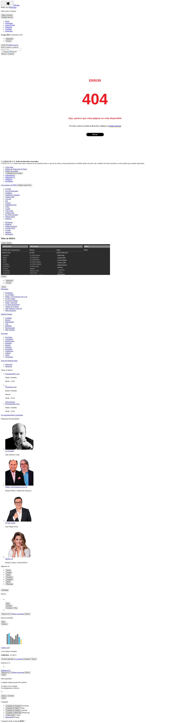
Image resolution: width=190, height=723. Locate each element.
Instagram (9, 579)
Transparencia (10, 175)
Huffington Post (10, 205)
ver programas (18, 415)
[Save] (6, 385)
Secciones (4, 333)
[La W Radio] (19, 449)
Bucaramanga (10, 328)
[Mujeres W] (19, 557)
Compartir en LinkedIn (13, 710)
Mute (7, 603)
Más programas (10, 310)
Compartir (27, 659)
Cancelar (11, 54)
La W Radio (9, 295)
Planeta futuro (10, 217)
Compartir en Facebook (13, 706)
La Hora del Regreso (12, 304)
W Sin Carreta (10, 299)
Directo (27, 614)
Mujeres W (9, 559)
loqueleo (8, 232)
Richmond (9, 222)
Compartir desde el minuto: (12, 721)
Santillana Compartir (12, 195)
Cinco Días (9, 211)
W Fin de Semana (11, 301)
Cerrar (4, 45)
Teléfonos (8, 179)
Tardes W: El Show (12, 306)
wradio (7, 209)
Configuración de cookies (14, 173)
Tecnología (9, 357)
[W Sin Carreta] (19, 521)
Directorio (8, 364)
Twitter (8, 575)
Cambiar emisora (7, 17)
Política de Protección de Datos (16, 169)
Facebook (9, 577)
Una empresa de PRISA (9, 185)
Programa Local (10, 387)
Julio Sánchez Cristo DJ (13, 308)
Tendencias (9, 351)
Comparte (9, 608)
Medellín (8, 326)
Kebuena (8, 219)
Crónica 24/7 (5, 648)
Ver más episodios (8, 659)
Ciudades (8, 29)
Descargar (8, 717)
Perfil (8, 45)
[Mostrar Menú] (7, 3)
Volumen (9, 605)
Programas (9, 23)
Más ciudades (10, 330)
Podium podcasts (11, 226)
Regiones (8, 343)
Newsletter (9, 39)
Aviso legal (9, 167)
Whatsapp (9, 584)
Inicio (7, 21)
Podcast (14, 52)
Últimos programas (17, 614)
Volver (4, 287)
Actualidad (9, 339)
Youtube (8, 572)
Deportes (8, 347)
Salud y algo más (11, 303)
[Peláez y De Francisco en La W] (19, 485)
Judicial (8, 353)
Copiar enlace (10, 715)
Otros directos (10, 402)
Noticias (6, 52)
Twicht (8, 582)
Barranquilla (9, 322)
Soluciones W (10, 177)
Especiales (9, 31)
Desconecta (14, 45)
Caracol (8, 203)
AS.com (8, 199)
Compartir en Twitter (12, 708)
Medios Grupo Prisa (24, 185)
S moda (8, 230)
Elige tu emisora (7, 15)
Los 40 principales (11, 191)
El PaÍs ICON (10, 228)
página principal (115, 126)
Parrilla (3, 314)
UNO (7, 207)
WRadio (16, 5)
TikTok (8, 570)
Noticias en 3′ (6, 614)
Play (15, 608)
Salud (7, 355)
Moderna (8, 224)
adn (6, 201)
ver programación (7, 415)
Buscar (4, 54)
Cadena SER (9, 197)
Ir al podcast (18, 659)
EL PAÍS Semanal (11, 215)
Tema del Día (10, 25)
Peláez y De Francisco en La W (16, 297)
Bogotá (7, 320)
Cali (6, 324)
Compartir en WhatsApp (13, 713)
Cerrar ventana (6, 243)
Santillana (8, 193)
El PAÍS (8, 189)
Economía (8, 349)
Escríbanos (9, 181)
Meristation (9, 234)
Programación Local (12, 374)
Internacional (9, 341)
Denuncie (8, 27)
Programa (13, 7)
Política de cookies (11, 171)
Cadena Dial (9, 213)
